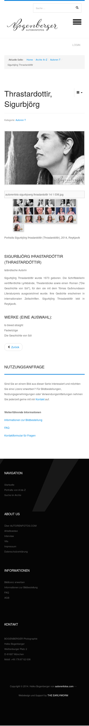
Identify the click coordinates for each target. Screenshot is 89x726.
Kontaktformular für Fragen (20, 435)
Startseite (9, 484)
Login (76, 45)
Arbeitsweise (11, 530)
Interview (9, 536)
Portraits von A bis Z (15, 489)
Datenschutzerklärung (16, 551)
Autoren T (55, 59)
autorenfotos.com (64, 686)
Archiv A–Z (41, 59)
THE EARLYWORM (58, 695)
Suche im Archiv (12, 495)
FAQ (6, 427)
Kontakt (40, 399)
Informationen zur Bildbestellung (23, 420)
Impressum (10, 546)
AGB (6, 597)
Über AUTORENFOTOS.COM (20, 525)
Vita (6, 541)
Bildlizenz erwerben (14, 582)
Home (30, 59)
